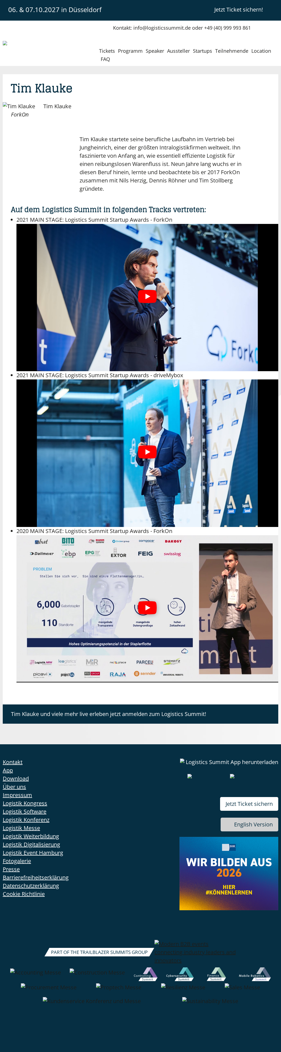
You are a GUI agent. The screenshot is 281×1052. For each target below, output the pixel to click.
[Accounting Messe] (35, 975)
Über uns (14, 786)
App (8, 770)
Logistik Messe (21, 828)
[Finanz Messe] (216, 975)
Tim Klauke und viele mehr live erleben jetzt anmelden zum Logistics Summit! (108, 714)
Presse (11, 869)
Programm (130, 51)
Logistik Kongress (25, 803)
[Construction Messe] (97, 975)
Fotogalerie (17, 861)
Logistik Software (24, 811)
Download (16, 778)
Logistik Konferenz (26, 819)
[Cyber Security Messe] (180, 975)
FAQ (105, 59)
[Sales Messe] (242, 990)
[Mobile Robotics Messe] (255, 975)
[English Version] (273, 9)
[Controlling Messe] (146, 975)
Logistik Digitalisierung (31, 844)
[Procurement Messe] (48, 990)
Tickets (107, 51)
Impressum (17, 795)
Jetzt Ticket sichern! (238, 9)
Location (261, 51)
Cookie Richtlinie (24, 894)
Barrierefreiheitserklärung (36, 877)
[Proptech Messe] (119, 990)
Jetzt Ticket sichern (249, 803)
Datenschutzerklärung (31, 885)
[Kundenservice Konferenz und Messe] (91, 1004)
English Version (253, 824)
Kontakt (13, 762)
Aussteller (178, 51)
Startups (202, 51)
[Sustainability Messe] (210, 1004)
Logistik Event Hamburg (33, 852)
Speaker (155, 51)
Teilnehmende (231, 51)
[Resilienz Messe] (183, 990)
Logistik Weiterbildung (31, 836)
